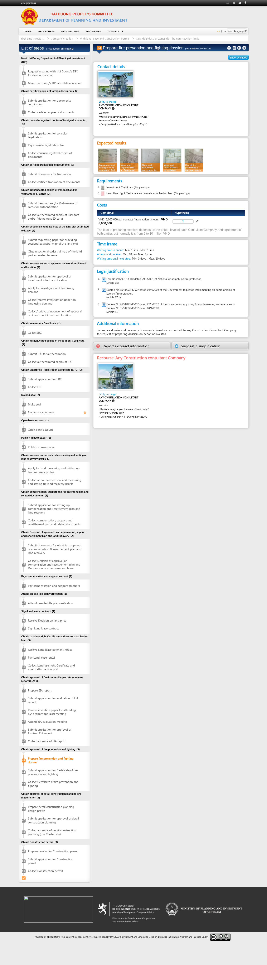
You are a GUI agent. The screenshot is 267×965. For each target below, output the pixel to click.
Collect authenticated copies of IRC (50, 362)
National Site (70, 31)
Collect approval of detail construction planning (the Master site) (52, 832)
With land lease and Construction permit (104, 38)
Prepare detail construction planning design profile (51, 808)
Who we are (93, 31)
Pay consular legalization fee (46, 145)
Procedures (46, 31)
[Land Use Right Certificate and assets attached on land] (102, 193)
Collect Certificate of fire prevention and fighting (53, 783)
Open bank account (40, 430)
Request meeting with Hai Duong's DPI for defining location (53, 73)
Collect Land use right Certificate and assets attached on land (51, 667)
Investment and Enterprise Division (139, 936)
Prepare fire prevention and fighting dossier (50, 760)
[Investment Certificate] (102, 187)
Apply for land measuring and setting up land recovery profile (53, 470)
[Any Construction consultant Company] (115, 84)
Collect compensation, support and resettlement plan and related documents (54, 522)
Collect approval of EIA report (46, 741)
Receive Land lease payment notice (50, 650)
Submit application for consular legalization (47, 135)
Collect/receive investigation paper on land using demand (52, 301)
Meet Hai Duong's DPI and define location (55, 83)
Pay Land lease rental (41, 657)
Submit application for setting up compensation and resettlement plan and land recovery (54, 508)
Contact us (115, 31)
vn (224, 31)
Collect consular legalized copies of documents (50, 155)
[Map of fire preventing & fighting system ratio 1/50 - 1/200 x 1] (193, 159)
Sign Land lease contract (43, 628)
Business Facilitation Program (173, 936)
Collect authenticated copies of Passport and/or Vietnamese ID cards (53, 216)
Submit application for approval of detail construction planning (53, 820)
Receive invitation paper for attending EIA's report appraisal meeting (52, 712)
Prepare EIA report (40, 690)
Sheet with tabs (238, 57)
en (218, 31)
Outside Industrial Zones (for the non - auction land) (167, 38)
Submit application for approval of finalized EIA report (49, 731)
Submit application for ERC (45, 379)
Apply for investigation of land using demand (51, 290)
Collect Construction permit (45, 871)
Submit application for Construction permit (50, 861)
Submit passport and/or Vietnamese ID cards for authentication (53, 205)
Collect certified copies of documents (51, 112)
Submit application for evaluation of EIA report (53, 700)
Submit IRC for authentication (47, 354)
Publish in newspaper (41, 447)
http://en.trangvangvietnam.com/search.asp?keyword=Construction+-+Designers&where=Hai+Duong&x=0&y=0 (124, 120)
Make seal (34, 404)
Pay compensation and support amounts (54, 586)
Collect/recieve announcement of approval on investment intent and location (55, 313)
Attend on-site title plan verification (50, 603)
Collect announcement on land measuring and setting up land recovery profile (54, 482)
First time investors (32, 38)
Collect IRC (35, 333)
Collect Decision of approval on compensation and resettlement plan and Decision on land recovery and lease (54, 564)
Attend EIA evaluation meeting (47, 722)
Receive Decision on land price (47, 620)
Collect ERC (35, 387)
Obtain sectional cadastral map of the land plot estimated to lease (55, 253)
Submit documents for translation (49, 174)
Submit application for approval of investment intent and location (49, 278)
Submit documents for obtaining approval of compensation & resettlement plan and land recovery (54, 549)
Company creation (62, 38)
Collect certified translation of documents (54, 182)
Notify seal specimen (41, 412)
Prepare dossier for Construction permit (53, 851)
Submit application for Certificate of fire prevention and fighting (53, 772)
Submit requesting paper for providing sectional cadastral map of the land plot (53, 241)
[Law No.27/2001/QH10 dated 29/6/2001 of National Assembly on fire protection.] (103, 280)
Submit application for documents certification (49, 102)
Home (28, 31)
